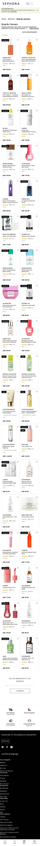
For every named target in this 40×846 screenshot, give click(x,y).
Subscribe (5, 741)
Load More (20, 691)
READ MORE (34, 28)
